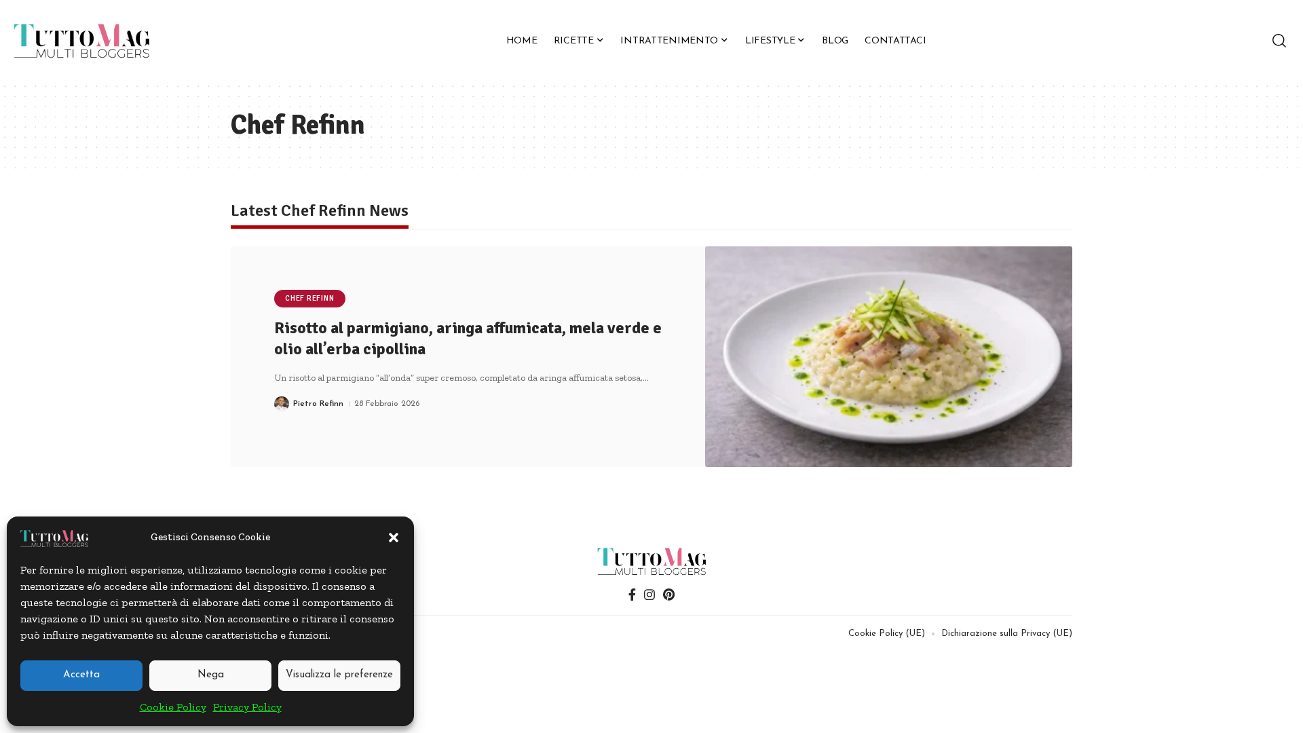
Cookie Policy (173, 706)
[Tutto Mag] (81, 40)
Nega (210, 675)
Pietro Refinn (318, 404)
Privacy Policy (247, 706)
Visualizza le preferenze (339, 675)
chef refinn (309, 298)
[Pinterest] (669, 594)
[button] (393, 537)
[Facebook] (632, 594)
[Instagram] (649, 594)
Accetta (81, 675)
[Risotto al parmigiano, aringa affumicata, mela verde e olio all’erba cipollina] (889, 356)
